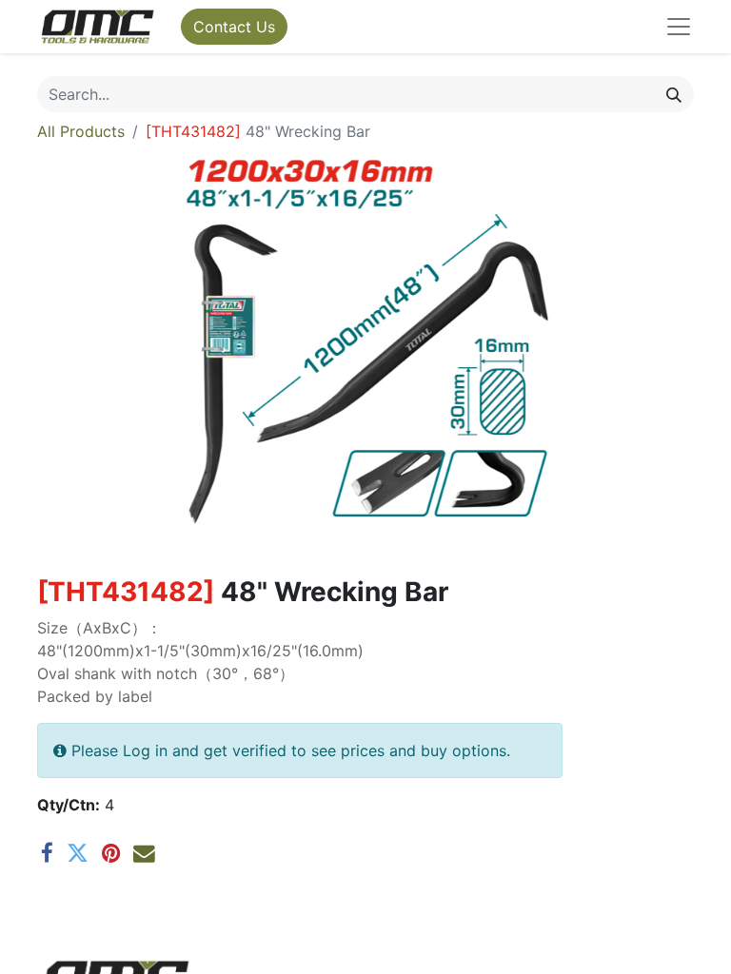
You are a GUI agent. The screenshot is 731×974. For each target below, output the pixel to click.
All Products (81, 131)
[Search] (674, 94)
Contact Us (234, 26)
